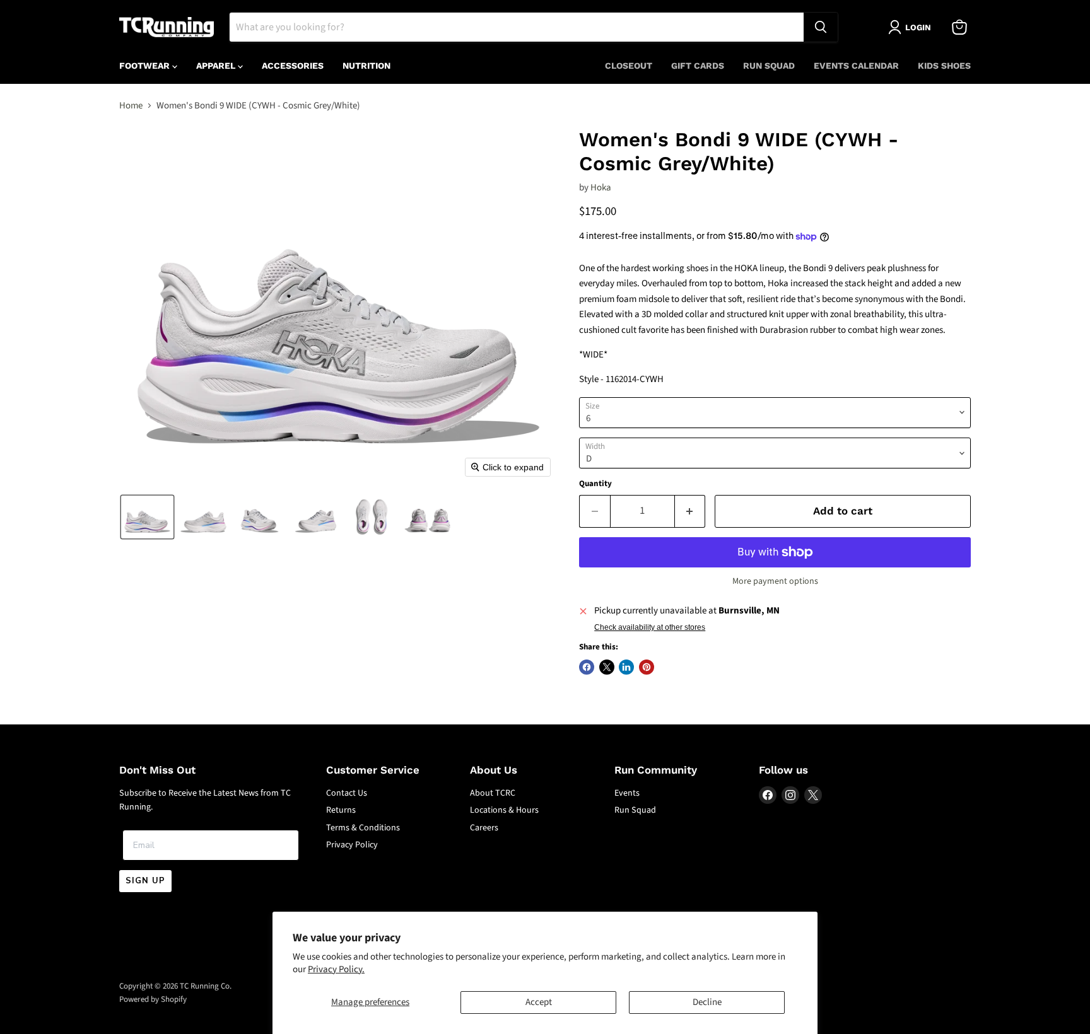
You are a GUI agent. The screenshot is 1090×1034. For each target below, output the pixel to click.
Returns (341, 810)
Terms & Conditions (363, 828)
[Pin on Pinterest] (646, 667)
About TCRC (492, 793)
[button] (147, 517)
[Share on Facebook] (586, 667)
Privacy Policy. (336, 969)
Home (131, 105)
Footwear (145, 66)
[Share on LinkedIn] (626, 667)
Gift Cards (697, 66)
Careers (484, 828)
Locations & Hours (504, 810)
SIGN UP (145, 880)
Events (627, 793)
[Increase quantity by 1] (690, 511)
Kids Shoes (944, 66)
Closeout (628, 66)
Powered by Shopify (153, 999)
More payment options (775, 581)
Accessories (293, 66)
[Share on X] (606, 667)
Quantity (595, 484)
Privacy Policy (352, 845)
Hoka (600, 187)
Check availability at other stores (649, 627)
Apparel (217, 66)
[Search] (821, 27)
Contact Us (346, 793)
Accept (538, 1002)
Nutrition (366, 66)
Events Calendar (856, 66)
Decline (707, 1002)
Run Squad (769, 66)
